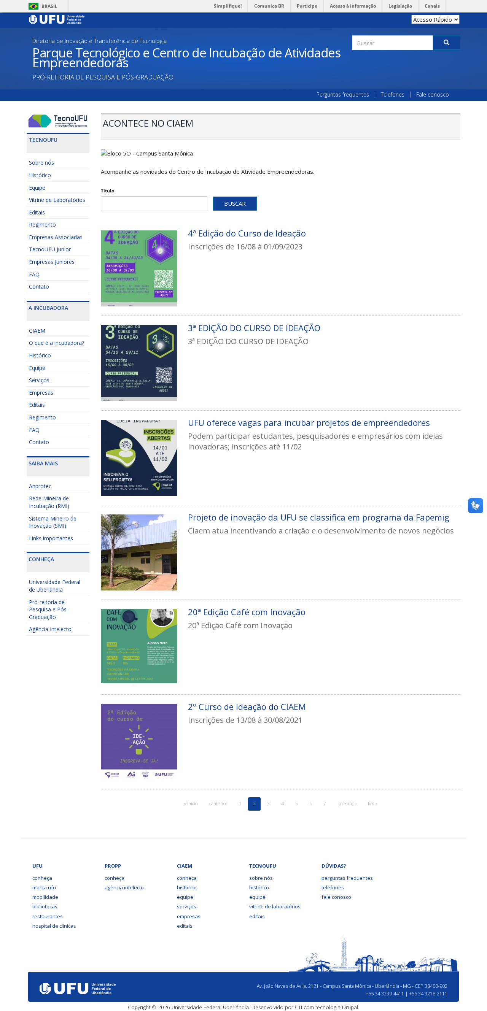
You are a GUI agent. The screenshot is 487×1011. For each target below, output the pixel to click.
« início (190, 803)
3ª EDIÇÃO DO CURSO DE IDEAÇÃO (254, 327)
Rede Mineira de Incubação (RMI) (49, 502)
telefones (332, 887)
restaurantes (47, 916)
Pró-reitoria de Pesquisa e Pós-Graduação (48, 609)
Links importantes (51, 538)
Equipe (37, 187)
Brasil (41, 6)
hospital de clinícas (54, 925)
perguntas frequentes (347, 878)
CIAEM (37, 330)
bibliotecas (44, 906)
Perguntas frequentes (343, 95)
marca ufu (44, 887)
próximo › (346, 803)
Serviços (39, 380)
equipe (185, 897)
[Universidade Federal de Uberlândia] (57, 19)
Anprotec (40, 486)
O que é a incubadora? (56, 342)
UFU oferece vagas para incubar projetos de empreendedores (309, 422)
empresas (189, 916)
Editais (37, 212)
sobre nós (261, 878)
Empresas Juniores (52, 261)
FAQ (34, 274)
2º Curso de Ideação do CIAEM (247, 706)
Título (107, 191)
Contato (39, 286)
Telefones (392, 95)
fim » (373, 803)
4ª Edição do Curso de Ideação (247, 233)
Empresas (41, 392)
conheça (42, 878)
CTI (298, 1007)
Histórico (40, 175)
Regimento (42, 224)
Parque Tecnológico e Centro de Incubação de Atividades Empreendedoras (186, 57)
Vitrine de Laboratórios (57, 199)
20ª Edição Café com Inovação (247, 611)
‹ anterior (218, 803)
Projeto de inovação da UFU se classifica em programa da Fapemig (318, 517)
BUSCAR (235, 203)
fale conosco (336, 897)
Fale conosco (432, 95)
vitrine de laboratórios (275, 906)
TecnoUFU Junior (50, 249)
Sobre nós (41, 162)
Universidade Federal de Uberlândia (54, 585)
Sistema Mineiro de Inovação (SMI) (52, 522)
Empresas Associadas (56, 237)
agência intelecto (124, 887)
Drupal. (350, 1007)
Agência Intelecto (50, 629)
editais (185, 925)
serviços (186, 906)
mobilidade (45, 897)
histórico (187, 887)
